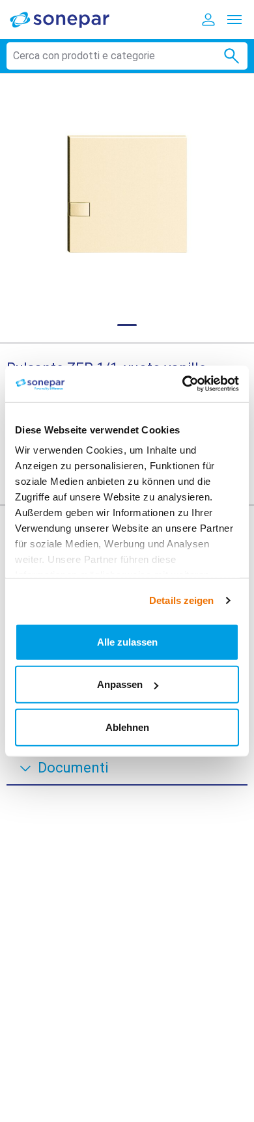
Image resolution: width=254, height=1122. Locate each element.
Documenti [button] (73, 767)
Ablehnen (127, 726)
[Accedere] (208, 19)
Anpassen (120, 684)
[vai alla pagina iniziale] (68, 19)
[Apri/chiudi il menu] (234, 19)
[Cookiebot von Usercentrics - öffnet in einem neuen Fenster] (182, 384)
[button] (127, 194)
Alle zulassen (127, 641)
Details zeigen (181, 600)
